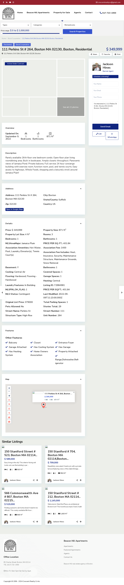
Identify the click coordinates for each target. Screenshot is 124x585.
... (28, 465)
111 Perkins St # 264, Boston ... (58, 394)
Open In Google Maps (14, 209)
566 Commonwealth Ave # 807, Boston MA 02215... (21, 496)
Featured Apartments (72, 550)
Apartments (68, 546)
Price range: (5, 31)
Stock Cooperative (14, 38)
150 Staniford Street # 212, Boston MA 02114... (64, 495)
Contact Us (68, 557)
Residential (8, 45)
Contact (89, 12)
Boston (38, 53)
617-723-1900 (109, 13)
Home (20, 12)
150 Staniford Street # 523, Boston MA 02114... (20, 453)
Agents (77, 12)
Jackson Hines (15, 480)
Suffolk (62, 199)
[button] (48, 409)
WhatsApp (112, 137)
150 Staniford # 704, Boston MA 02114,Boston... (61, 455)
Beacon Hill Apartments (38, 12)
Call (100, 134)
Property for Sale (62, 12)
